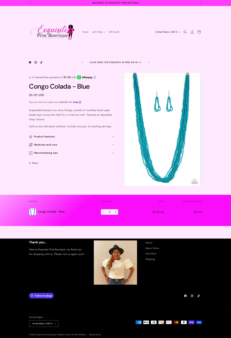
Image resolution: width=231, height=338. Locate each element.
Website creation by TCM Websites (71, 334)
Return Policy (152, 248)
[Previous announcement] (30, 3)
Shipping (150, 259)
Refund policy (95, 334)
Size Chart (151, 253)
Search (149, 242)
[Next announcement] (200, 3)
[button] (98, 32)
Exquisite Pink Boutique (47, 334)
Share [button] (35, 162)
